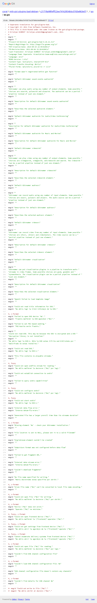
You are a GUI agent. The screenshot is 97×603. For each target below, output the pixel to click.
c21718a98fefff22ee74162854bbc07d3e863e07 (63, 11)
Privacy (20, 599)
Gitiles (14, 599)
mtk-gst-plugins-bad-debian (23, 11)
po (92, 11)
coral (4, 11)
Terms (27, 599)
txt (87, 599)
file (51, 20)
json (93, 599)
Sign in (92, 4)
